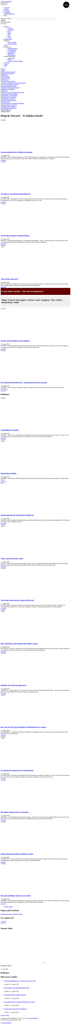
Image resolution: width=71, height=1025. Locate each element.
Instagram (9, 914)
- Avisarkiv (4, 921)
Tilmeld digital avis (9, 14)
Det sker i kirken (12, 44)
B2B (5, 66)
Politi (9, 34)
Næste (8, 111)
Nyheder (6, 26)
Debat (5, 45)
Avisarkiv (6, 10)
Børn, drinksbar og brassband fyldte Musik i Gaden (16, 988)
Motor (9, 33)
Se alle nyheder (5, 1015)
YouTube (19, 914)
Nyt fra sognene (12, 42)
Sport (9, 36)
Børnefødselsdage (12, 48)
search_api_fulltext (6, 18)
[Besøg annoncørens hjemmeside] (35, 72)
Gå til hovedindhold (6, 1)
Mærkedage (11, 53)
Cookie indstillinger (6, 1023)
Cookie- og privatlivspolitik (15, 61)
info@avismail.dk (33, 1018)
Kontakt (6, 9)
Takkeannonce (12, 55)
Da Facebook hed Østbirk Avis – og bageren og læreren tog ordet (20, 981)
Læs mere (3, 160)
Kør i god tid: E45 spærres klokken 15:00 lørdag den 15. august (19, 1002)
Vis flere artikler (8, 906)
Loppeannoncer (12, 50)
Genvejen (6, 7)
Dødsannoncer (8, 39)
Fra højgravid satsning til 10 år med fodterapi (15, 1009)
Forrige (3, 111)
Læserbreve (11, 29)
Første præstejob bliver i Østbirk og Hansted (15, 995)
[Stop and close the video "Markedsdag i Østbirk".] (43, 962)
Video (5, 64)
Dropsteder (7, 12)
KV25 (9, 31)
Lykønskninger (12, 51)
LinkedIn (14, 914)
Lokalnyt (10, 28)
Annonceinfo (11, 58)
